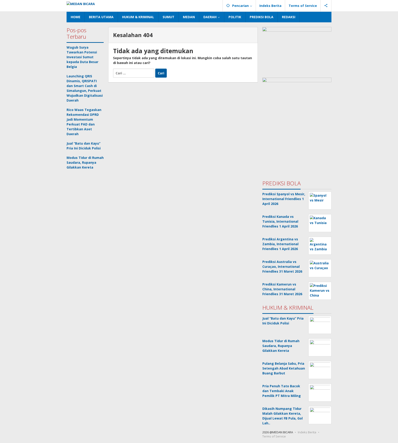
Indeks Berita (307, 432)
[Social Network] (326, 6)
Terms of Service (274, 436)
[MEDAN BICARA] (81, 3)
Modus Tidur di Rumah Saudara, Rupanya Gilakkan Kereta (85, 162)
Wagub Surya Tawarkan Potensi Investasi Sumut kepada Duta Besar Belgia (82, 57)
